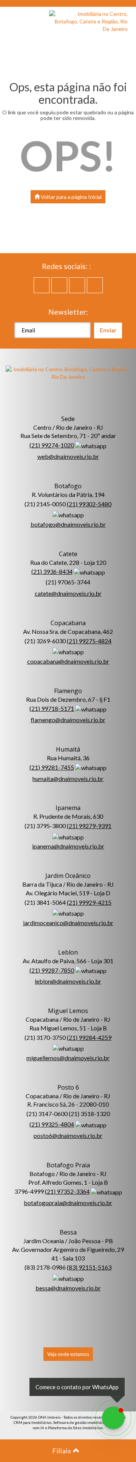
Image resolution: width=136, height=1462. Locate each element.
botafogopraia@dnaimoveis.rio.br (68, 1202)
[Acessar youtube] (59, 285)
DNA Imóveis (49, 1417)
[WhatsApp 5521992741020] (113, 1418)
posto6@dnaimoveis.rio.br (68, 1135)
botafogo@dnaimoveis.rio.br (68, 524)
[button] (15, 19)
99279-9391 (89, 825)
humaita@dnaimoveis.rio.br (68, 778)
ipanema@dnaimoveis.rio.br (68, 846)
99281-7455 (51, 767)
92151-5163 (89, 1267)
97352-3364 (67, 1191)
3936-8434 (52, 571)
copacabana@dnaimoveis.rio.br (68, 661)
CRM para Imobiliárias (33, 1422)
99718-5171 (51, 708)
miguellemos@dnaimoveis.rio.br (68, 1057)
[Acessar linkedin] (77, 285)
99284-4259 (89, 1037)
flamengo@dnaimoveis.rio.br (68, 719)
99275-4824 (89, 640)
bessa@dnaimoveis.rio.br (68, 1287)
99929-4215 (89, 902)
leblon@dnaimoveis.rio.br (68, 981)
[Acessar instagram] (95, 285)
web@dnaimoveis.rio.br (68, 456)
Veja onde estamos (68, 1354)
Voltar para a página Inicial (71, 197)
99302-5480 (89, 503)
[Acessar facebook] (41, 285)
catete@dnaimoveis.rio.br (68, 593)
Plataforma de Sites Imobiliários (75, 1427)
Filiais (62, 1451)
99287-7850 (51, 970)
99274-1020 (51, 445)
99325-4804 (51, 1124)
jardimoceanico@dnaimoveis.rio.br (68, 922)
